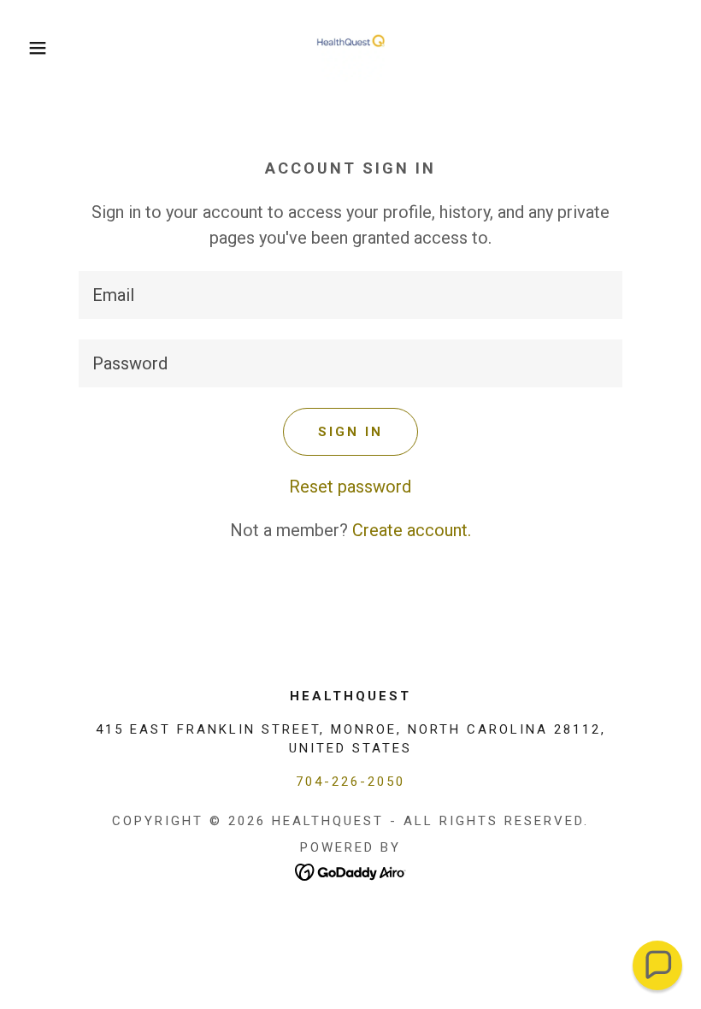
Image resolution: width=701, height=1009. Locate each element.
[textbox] (350, 295)
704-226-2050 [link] (350, 781)
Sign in (350, 432)
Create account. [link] (411, 530)
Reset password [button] (350, 486)
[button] (35, 48)
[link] (350, 48)
